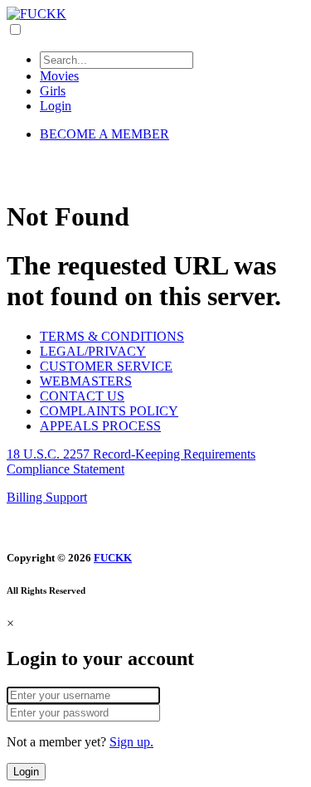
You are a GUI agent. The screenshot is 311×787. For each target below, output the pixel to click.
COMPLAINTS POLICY (109, 411)
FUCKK (113, 557)
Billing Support (47, 497)
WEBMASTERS (86, 381)
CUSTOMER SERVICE (106, 366)
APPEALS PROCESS (100, 426)
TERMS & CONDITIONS (112, 336)
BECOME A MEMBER (104, 134)
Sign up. (131, 742)
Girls (53, 91)
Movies (59, 76)
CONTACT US (82, 396)
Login (55, 106)
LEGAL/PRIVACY (93, 351)
